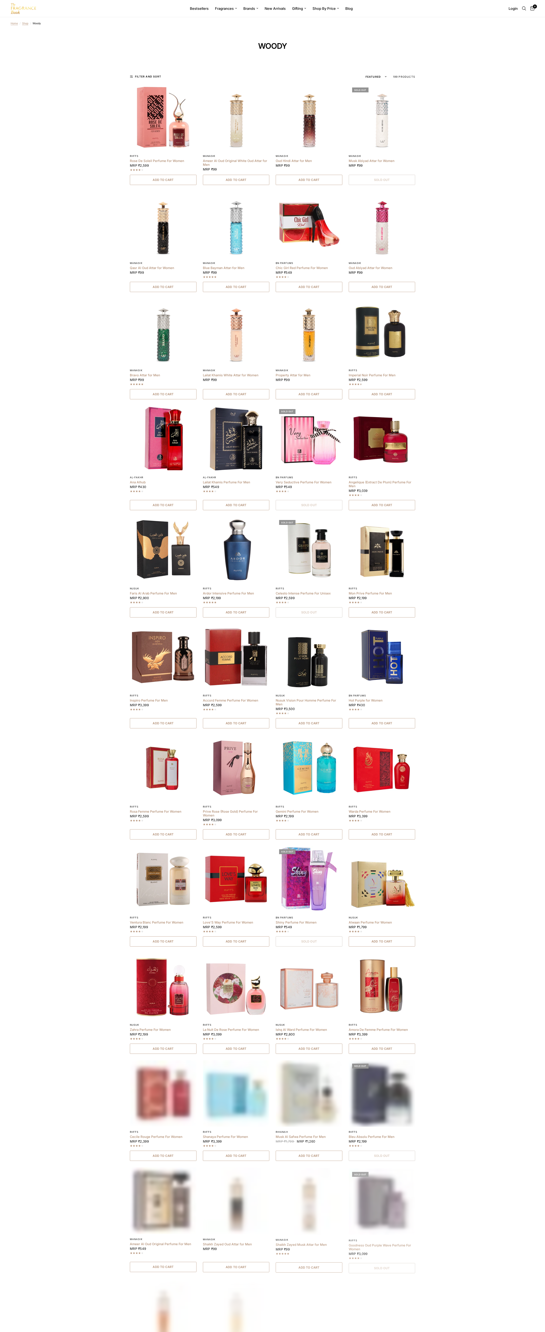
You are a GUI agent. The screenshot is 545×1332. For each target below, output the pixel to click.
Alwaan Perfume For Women (370, 922)
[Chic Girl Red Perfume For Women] (309, 224)
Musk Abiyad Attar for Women (371, 161)
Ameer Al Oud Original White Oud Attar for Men (235, 163)
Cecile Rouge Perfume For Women (156, 1137)
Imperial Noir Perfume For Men (372, 375)
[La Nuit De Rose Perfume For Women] (236, 986)
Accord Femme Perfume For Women (230, 700)
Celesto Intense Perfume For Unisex (303, 593)
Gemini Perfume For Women (297, 812)
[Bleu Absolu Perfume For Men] (382, 1093)
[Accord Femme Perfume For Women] (236, 657)
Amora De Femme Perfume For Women (378, 1030)
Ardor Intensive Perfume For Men (228, 593)
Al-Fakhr (136, 477)
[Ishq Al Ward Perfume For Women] (309, 986)
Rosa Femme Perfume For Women (155, 812)
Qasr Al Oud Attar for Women (152, 268)
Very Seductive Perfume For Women (303, 482)
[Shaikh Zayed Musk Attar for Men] (309, 1200)
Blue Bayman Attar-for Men (223, 268)
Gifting (297, 8)
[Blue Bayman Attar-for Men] (236, 224)
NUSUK (134, 588)
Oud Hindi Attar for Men (294, 161)
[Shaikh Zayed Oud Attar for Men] (236, 1200)
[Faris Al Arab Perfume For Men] (163, 550)
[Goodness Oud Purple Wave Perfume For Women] (382, 1200)
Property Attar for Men (293, 375)
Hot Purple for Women (366, 700)
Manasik (209, 156)
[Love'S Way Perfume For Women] (236, 879)
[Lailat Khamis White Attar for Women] (236, 331)
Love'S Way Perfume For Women (228, 922)
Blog (349, 8)
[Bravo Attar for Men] (163, 331)
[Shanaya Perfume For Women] (236, 1093)
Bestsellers (199, 8)
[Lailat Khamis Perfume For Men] (236, 439)
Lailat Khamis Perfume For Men (226, 482)
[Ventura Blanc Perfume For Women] (163, 879)
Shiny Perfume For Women (296, 922)
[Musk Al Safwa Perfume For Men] (309, 1093)
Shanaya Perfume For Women (225, 1137)
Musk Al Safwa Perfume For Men (301, 1137)
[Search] (524, 8)
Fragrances (224, 8)
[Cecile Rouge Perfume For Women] (163, 1093)
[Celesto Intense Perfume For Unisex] (309, 550)
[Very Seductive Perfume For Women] (309, 439)
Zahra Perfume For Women (150, 1030)
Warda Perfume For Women (369, 812)
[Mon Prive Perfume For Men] (382, 550)
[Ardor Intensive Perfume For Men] (236, 550)
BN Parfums (284, 263)
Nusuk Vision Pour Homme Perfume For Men (306, 702)
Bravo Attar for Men (145, 375)
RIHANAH (282, 1131)
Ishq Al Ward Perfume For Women (301, 1030)
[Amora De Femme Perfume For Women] (382, 986)
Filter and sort (148, 76)
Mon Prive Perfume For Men (370, 593)
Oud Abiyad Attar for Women (370, 268)
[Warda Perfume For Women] (382, 768)
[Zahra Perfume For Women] (163, 986)
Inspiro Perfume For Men (149, 700)
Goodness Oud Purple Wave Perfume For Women (380, 1246)
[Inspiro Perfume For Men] (163, 657)
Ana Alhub (138, 482)
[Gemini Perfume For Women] (309, 768)
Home (14, 23)
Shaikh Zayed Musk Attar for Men (301, 1244)
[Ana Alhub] (163, 439)
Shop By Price (324, 8)
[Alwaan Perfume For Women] (382, 879)
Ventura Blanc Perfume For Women (156, 922)
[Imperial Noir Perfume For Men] (382, 331)
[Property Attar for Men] (309, 331)
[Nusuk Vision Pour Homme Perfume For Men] (309, 657)
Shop (25, 23)
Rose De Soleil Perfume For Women (157, 161)
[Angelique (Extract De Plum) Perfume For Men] (382, 439)
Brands (249, 8)
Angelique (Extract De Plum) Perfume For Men (380, 484)
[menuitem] (199, 8)
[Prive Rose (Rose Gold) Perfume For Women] (236, 768)
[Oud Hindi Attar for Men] (309, 117)
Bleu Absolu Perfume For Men (371, 1137)
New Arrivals (275, 8)
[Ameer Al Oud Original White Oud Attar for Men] (236, 117)
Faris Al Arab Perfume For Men (153, 593)
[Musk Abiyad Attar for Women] (382, 117)
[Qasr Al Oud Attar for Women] (163, 224)
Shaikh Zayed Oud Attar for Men (227, 1244)
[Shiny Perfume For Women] (309, 879)
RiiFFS (134, 156)
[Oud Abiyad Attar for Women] (382, 224)
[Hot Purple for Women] (382, 657)
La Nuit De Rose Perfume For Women (231, 1030)
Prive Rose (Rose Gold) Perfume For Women (230, 813)
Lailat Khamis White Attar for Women (230, 375)
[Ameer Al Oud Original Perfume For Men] (163, 1200)
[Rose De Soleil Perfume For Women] (163, 117)
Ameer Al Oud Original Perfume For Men (160, 1244)
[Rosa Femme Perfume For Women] (163, 768)
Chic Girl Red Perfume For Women (302, 268)
